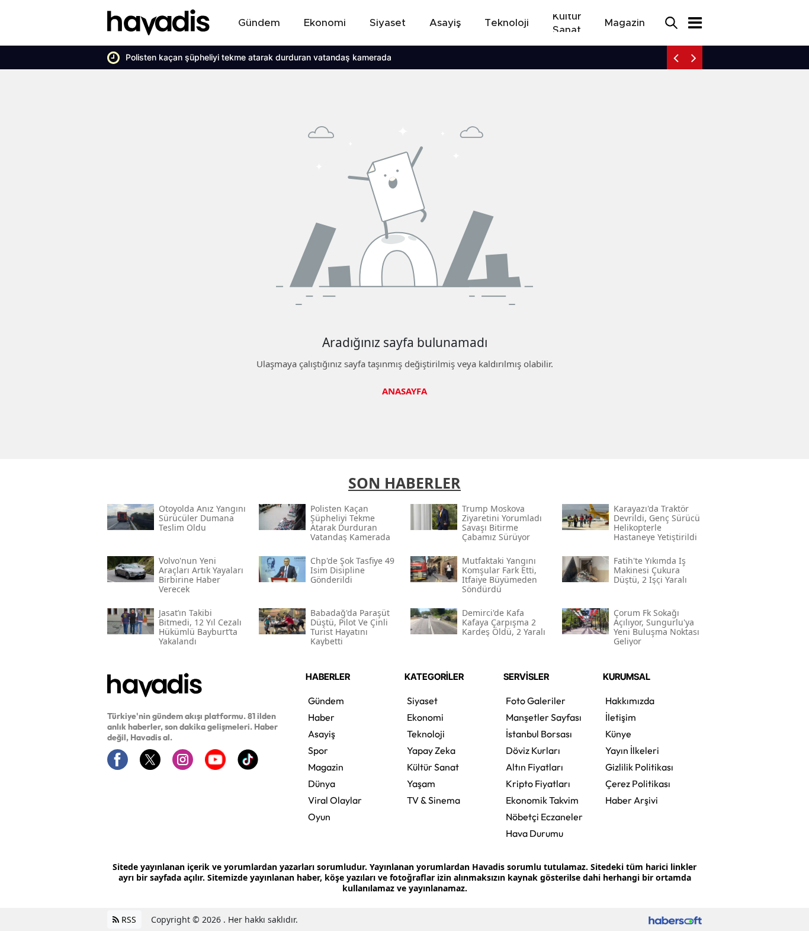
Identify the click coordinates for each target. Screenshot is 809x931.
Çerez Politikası (637, 783)
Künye (618, 734)
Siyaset (422, 701)
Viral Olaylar (335, 800)
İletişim (620, 717)
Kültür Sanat (433, 767)
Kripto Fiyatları (538, 783)
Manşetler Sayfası (544, 717)
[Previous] (676, 57)
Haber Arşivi (631, 800)
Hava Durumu (534, 833)
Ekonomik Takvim (542, 800)
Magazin (325, 767)
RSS (127, 919)
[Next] (693, 57)
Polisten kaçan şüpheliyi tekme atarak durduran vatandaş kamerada (251, 57)
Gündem (326, 701)
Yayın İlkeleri (632, 750)
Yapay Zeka (431, 750)
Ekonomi (425, 717)
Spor (318, 750)
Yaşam (421, 783)
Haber (321, 717)
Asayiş (321, 734)
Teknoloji (426, 734)
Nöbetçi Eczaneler (544, 817)
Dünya (321, 783)
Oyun (319, 817)
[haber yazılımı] (675, 919)
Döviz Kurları (533, 750)
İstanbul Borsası (539, 734)
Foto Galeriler (536, 701)
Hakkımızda (629, 701)
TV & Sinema (433, 800)
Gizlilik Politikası (639, 767)
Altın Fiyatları (534, 767)
